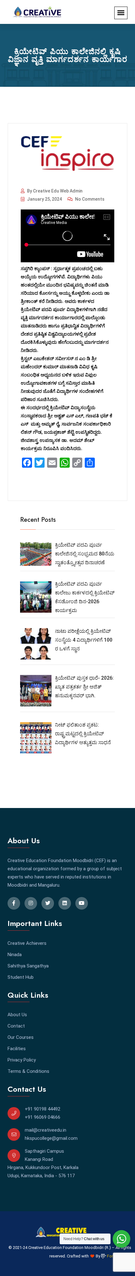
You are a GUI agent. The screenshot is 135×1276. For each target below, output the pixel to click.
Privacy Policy (22, 1060)
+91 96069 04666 (42, 1117)
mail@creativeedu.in (45, 1130)
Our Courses (21, 1037)
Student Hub (21, 977)
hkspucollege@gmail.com (51, 1138)
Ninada (15, 954)
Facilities (17, 1048)
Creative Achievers (27, 943)
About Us (17, 1014)
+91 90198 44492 (42, 1109)
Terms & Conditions (28, 1071)
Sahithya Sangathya (28, 966)
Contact (16, 1026)
